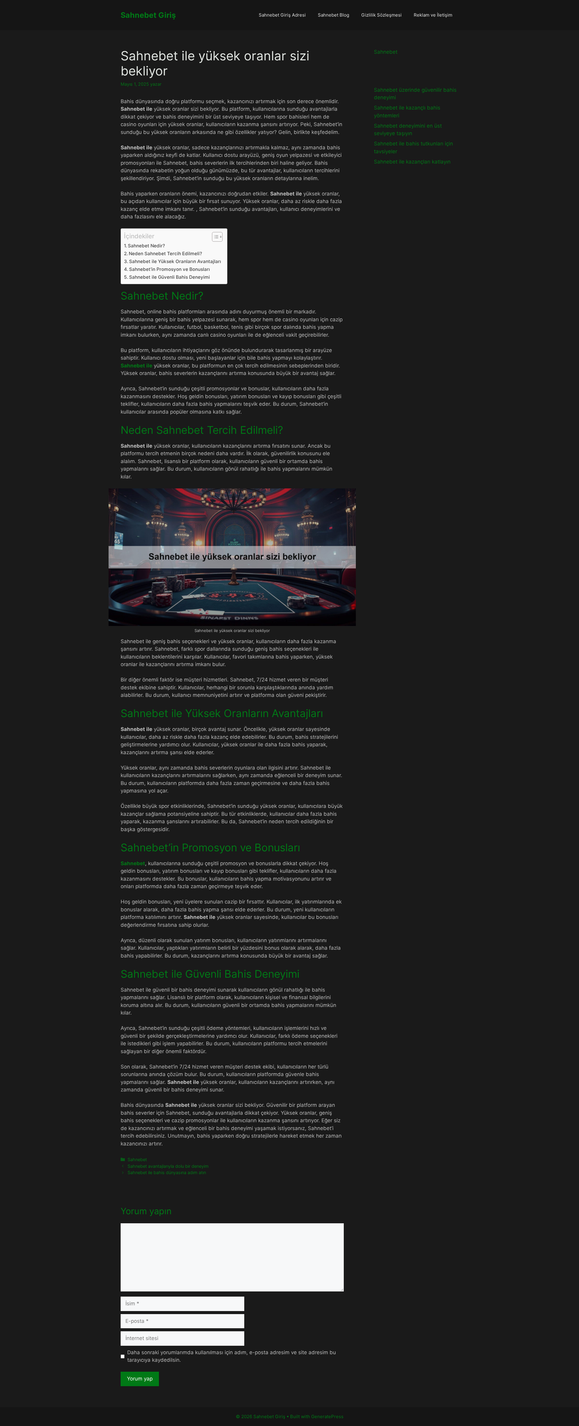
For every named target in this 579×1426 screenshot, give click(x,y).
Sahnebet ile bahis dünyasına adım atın (167, 1172)
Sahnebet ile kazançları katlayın (412, 162)
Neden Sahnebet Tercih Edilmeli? (165, 253)
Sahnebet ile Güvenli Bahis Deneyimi (169, 277)
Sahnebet (133, 863)
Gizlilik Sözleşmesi (381, 15)
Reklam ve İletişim (433, 15)
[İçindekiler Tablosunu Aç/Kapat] (214, 237)
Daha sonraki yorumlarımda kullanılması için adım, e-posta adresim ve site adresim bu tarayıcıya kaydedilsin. (231, 1356)
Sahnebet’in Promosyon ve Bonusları (169, 269)
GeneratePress (327, 1416)
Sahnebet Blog (333, 15)
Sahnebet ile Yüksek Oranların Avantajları (175, 261)
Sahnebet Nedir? (146, 246)
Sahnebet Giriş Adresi (282, 15)
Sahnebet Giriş (148, 15)
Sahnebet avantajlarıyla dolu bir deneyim (168, 1166)
